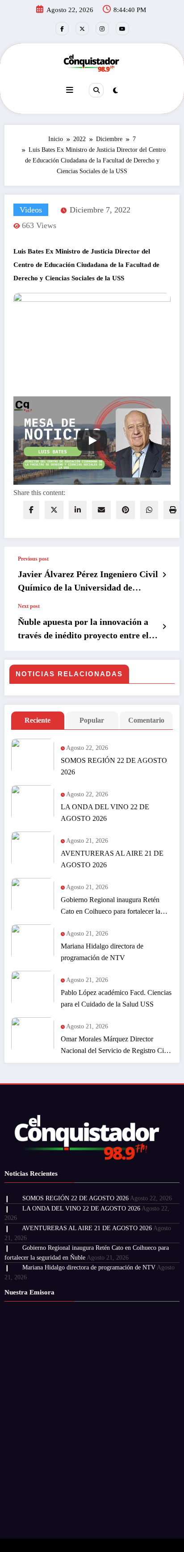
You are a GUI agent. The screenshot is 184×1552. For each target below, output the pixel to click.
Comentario (146, 720)
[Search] (96, 90)
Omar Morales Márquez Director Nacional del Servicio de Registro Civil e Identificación (116, 1046)
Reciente (37, 720)
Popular (91, 720)
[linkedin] (78, 510)
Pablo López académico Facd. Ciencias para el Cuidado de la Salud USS (116, 998)
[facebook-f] (62, 28)
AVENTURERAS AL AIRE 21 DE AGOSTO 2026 (112, 859)
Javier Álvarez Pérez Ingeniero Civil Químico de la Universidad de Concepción (88, 581)
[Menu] (70, 90)
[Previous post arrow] (164, 575)
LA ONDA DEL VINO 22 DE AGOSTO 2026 (105, 812)
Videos (31, 209)
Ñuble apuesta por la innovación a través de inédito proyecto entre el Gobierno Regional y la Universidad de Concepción (87, 629)
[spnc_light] (115, 90)
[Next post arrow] (164, 626)
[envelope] (101, 510)
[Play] (92, 440)
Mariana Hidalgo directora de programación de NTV (102, 951)
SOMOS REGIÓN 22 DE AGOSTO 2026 (114, 766)
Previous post (33, 559)
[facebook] (31, 510)
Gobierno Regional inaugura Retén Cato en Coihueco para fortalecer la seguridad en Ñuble (110, 906)
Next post (29, 606)
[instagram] (102, 28)
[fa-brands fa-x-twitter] (82, 28)
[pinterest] (125, 510)
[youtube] (122, 28)
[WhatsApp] (149, 510)
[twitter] (54, 510)
